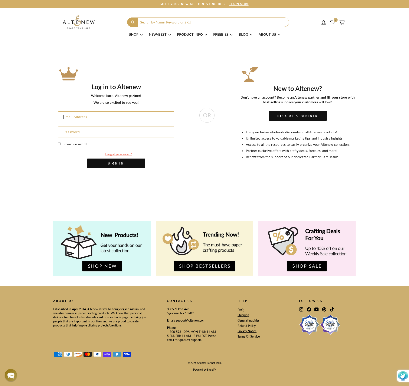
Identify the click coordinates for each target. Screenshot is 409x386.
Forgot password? (118, 154)
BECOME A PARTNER (297, 116)
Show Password (75, 144)
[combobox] (208, 22)
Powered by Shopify (204, 369)
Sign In (116, 163)
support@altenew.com (190, 320)
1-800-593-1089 (178, 332)
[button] (11, 375)
